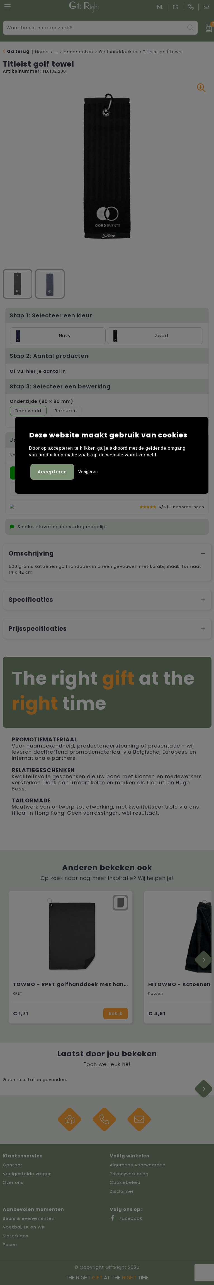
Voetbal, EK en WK (24, 1227)
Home (42, 52)
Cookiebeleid (125, 1182)
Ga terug (18, 51)
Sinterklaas (15, 1236)
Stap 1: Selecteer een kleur (51, 315)
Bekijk (116, 1013)
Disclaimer (122, 1191)
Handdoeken (78, 52)
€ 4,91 (156, 1013)
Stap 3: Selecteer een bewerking (60, 386)
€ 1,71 (20, 1013)
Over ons (13, 1182)
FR (176, 7)
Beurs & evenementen (29, 1218)
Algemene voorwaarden (138, 1165)
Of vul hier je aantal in (38, 371)
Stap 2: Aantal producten (49, 356)
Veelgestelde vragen (27, 1174)
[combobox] (94, 27)
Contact (13, 1165)
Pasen (10, 1244)
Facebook (130, 1218)
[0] (207, 28)
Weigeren (88, 471)
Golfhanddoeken (118, 52)
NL (160, 7)
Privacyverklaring (129, 1174)
